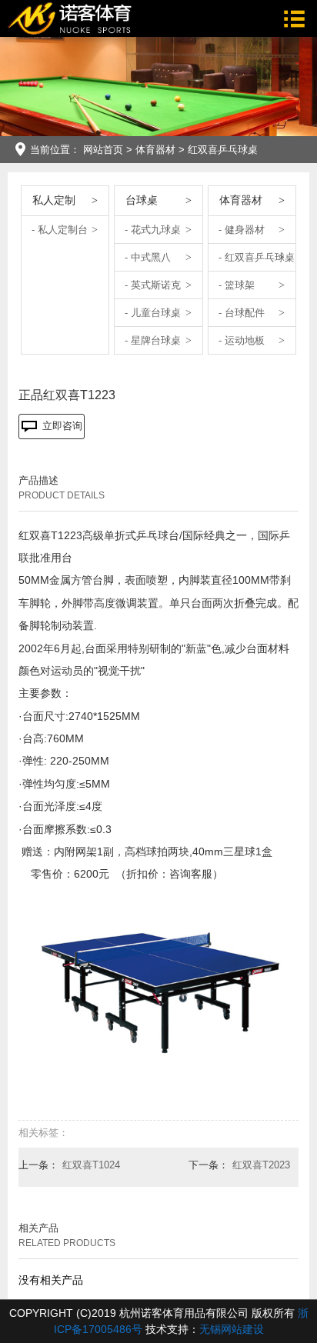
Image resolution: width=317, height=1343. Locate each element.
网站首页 (103, 149)
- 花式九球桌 (153, 229)
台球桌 (141, 200)
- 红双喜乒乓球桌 (257, 257)
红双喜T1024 (91, 1165)
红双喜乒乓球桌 (223, 149)
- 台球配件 (242, 312)
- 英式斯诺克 (153, 285)
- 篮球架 (237, 285)
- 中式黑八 (148, 257)
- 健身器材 (242, 229)
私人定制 (53, 200)
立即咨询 (62, 426)
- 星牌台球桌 (153, 340)
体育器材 (155, 149)
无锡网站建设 (231, 1329)
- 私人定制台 (60, 229)
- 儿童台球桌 (153, 312)
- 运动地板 (242, 340)
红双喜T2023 (261, 1165)
